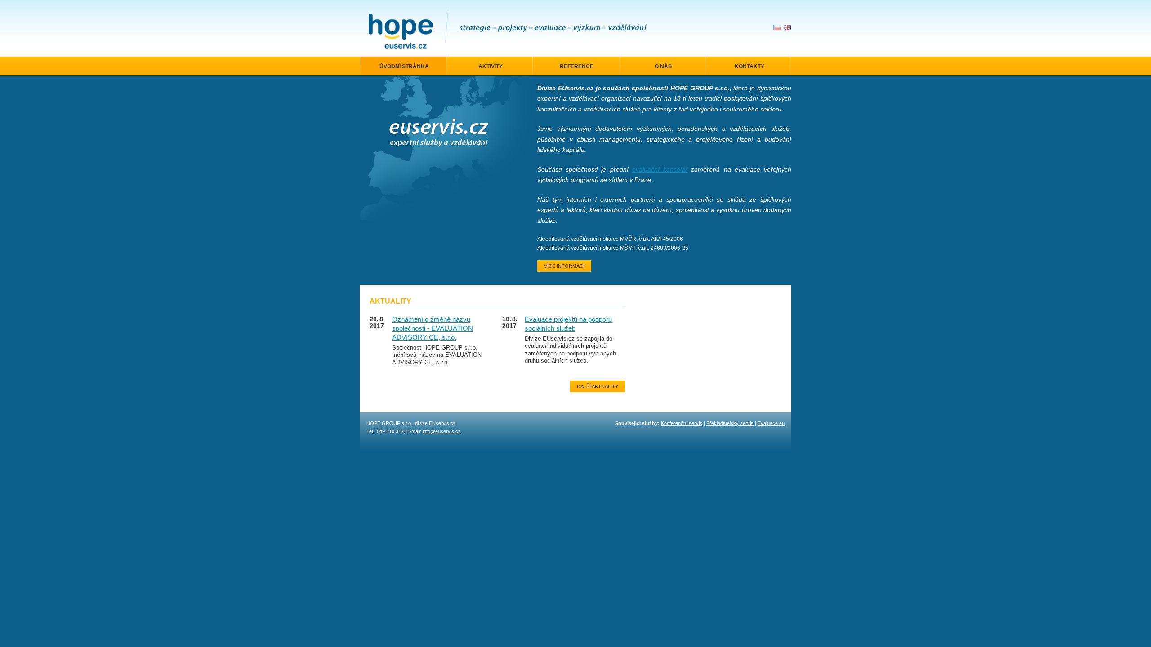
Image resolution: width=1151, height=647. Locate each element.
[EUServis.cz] (401, 31)
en (787, 27)
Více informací (564, 266)
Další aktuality (597, 386)
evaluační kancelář (659, 169)
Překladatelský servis (730, 423)
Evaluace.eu (771, 423)
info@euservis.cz (442, 431)
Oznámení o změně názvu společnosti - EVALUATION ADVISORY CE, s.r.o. (432, 328)
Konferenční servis (681, 423)
